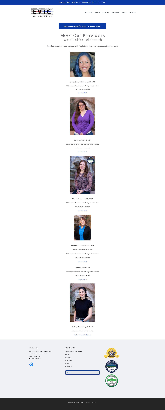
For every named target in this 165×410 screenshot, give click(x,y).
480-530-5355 (82, 152)
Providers (106, 12)
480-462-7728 (82, 93)
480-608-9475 (82, 279)
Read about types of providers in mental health (82, 26)
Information (115, 12)
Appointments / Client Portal (73, 352)
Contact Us (132, 12)
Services (97, 12)
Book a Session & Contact (82, 335)
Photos (124, 12)
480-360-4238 (82, 211)
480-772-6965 (82, 262)
